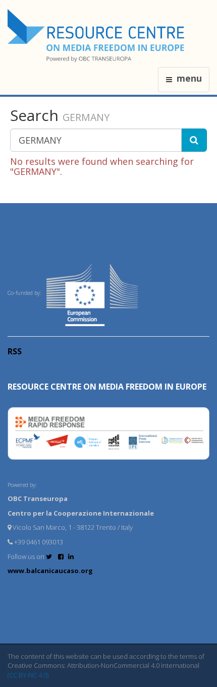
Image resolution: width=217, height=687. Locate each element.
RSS (15, 351)
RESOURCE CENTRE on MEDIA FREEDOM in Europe (107, 386)
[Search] (194, 140)
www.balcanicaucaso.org (50, 570)
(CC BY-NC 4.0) (28, 674)
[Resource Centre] (97, 35)
